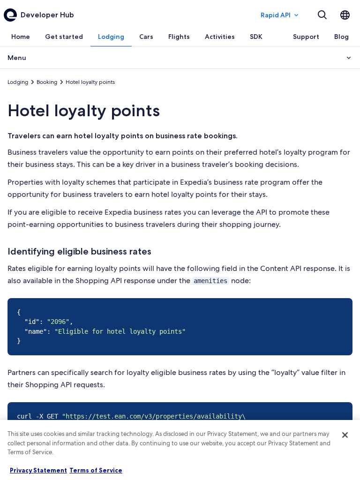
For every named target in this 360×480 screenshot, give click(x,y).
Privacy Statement (38, 470)
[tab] (21, 36)
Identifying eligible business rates (79, 251)
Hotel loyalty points (84, 110)
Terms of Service (95, 470)
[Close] (345, 435)
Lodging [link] (18, 82)
